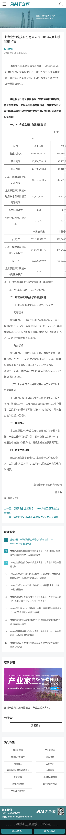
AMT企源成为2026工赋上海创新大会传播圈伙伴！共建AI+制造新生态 (34, 587)
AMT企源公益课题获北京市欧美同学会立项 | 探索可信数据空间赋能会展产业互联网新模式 (35, 553)
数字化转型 (18, 750)
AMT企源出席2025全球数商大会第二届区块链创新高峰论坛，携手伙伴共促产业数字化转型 (35, 610)
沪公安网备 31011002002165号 (29, 825)
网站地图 (45, 823)
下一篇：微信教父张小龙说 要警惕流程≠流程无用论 (31, 517)
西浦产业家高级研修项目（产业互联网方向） (27, 707)
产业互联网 (50, 750)
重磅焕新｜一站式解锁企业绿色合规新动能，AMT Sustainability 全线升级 (32, 541)
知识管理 (18, 777)
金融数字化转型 (18, 757)
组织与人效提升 (50, 777)
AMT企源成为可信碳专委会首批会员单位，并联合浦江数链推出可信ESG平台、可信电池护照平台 (35, 599)
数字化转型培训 (50, 784)
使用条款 (33, 823)
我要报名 (36, 725)
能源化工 (18, 764)
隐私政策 (20, 823)
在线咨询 (49, 831)
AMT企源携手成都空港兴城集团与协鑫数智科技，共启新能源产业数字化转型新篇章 (35, 633)
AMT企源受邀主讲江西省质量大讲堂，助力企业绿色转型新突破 (35, 564)
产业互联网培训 (18, 791)
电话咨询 (16, 831)
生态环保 (50, 764)
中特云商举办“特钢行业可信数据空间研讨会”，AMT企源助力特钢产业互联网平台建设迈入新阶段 (35, 576)
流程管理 (50, 770)
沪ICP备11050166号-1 (53, 825)
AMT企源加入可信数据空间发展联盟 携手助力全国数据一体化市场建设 (35, 645)
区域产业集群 (18, 784)
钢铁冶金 (50, 757)
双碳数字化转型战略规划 (18, 770)
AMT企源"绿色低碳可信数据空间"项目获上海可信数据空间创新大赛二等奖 (35, 622)
